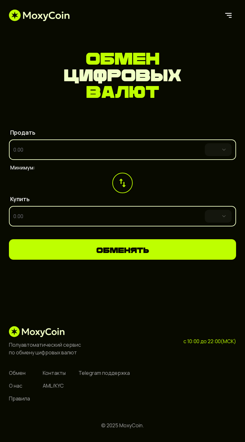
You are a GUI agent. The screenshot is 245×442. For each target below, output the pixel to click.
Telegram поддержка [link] (104, 372)
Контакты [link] (54, 372)
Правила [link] (19, 398)
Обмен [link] (17, 372)
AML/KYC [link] (53, 385)
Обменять (122, 249)
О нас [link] (15, 385)
